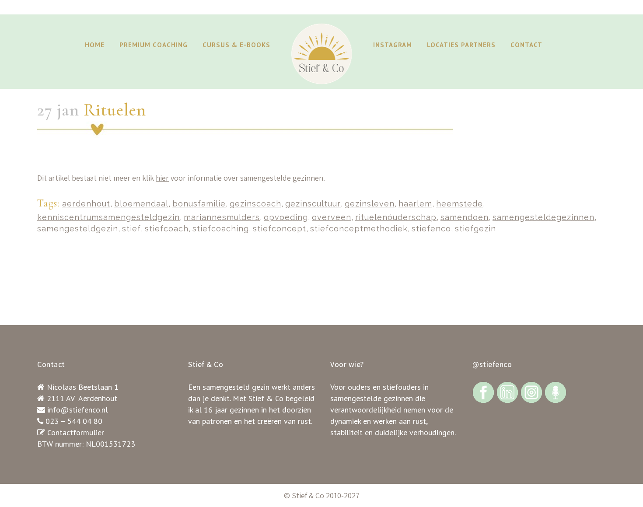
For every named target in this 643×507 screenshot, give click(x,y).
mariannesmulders (222, 217)
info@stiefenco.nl (77, 410)
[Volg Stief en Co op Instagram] (531, 392)
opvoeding (286, 217)
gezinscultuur (313, 203)
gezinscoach (255, 203)
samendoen (464, 217)
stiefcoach (167, 228)
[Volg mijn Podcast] (555, 392)
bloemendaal (141, 203)
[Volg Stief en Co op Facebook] (483, 392)
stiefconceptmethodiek (359, 228)
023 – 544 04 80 (73, 421)
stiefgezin (475, 228)
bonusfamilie (199, 203)
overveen (331, 217)
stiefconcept (279, 228)
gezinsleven (370, 203)
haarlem (415, 203)
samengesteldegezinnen (543, 217)
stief (131, 228)
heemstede (459, 203)
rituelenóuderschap (396, 217)
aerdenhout (86, 203)
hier (162, 178)
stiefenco (431, 228)
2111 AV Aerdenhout (82, 398)
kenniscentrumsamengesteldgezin (108, 217)
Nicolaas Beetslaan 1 (83, 387)
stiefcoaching (220, 228)
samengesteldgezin (77, 228)
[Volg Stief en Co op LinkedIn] (507, 392)
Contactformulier (75, 432)
